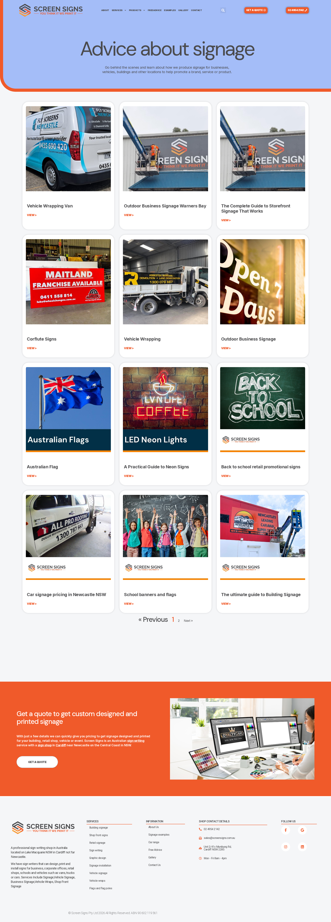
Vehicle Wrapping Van (50, 205)
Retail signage (97, 842)
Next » (188, 620)
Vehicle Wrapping (142, 339)
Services (117, 10)
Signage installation (100, 865)
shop (49, 848)
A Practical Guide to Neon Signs (156, 466)
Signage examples (158, 834)
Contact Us (154, 865)
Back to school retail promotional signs (260, 466)
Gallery (183, 10)
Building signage (98, 827)
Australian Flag (42, 466)
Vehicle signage (98, 873)
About (105, 10)
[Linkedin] (302, 846)
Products (135, 10)
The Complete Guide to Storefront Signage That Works (255, 208)
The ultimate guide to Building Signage (261, 594)
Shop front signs (98, 835)
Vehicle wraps (97, 880)
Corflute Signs (41, 339)
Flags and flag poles (100, 888)
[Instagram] (285, 846)
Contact (196, 10)
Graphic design (97, 858)
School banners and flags (150, 594)
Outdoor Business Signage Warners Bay (165, 205)
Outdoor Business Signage (249, 339)
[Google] (302, 830)
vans (62, 873)
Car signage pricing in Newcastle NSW (66, 594)
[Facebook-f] (285, 830)
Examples (170, 10)
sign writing (38, 848)
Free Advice (155, 10)
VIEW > (32, 215)
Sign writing (95, 850)
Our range (153, 842)
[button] (223, 10)
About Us (153, 827)
